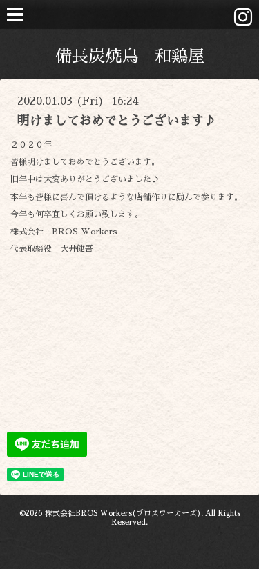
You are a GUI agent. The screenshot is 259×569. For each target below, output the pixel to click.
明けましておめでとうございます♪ (116, 120)
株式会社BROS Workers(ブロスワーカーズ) (123, 513)
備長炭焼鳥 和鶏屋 (129, 56)
